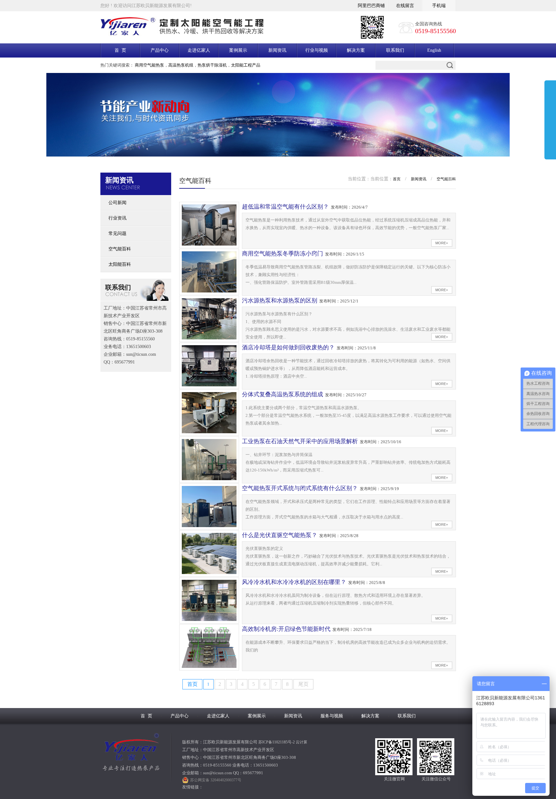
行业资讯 (117, 218)
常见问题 (117, 233)
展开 (550, 121)
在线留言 (405, 5)
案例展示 (238, 50)
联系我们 (395, 50)
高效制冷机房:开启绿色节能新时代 (286, 629)
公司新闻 (117, 202)
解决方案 (356, 50)
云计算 (301, 742)
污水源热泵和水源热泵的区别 (279, 300)
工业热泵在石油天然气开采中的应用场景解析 (300, 441)
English (434, 50)
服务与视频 (331, 716)
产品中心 (160, 50)
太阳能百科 (119, 264)
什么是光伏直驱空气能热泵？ (279, 535)
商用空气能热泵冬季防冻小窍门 (282, 253)
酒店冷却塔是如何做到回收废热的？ (288, 347)
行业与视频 (316, 50)
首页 (397, 179)
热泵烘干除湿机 (212, 65)
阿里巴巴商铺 (371, 5)
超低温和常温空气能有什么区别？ (285, 206)
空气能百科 (119, 249)
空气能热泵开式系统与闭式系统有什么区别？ (300, 488)
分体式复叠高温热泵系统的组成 (282, 394)
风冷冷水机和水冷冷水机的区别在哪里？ (294, 582)
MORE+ (441, 243)
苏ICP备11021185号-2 (276, 742)
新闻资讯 (277, 50)
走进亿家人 (199, 50)
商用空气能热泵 (149, 65)
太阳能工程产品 (245, 65)
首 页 (120, 50)
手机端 (439, 5)
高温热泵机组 (180, 65)
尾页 (303, 684)
